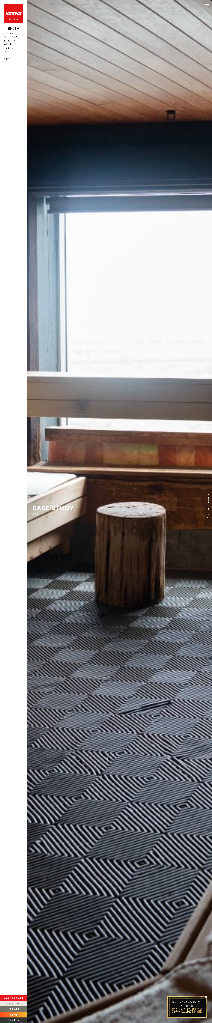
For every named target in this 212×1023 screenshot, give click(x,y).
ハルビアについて (11, 33)
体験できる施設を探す (13, 998)
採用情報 (13, 1014)
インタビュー (9, 47)
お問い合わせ (13, 1020)
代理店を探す (13, 1009)
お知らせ (8, 58)
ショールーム (9, 51)
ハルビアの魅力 (10, 36)
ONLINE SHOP (13, 1003)
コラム (7, 55)
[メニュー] (206, 4)
